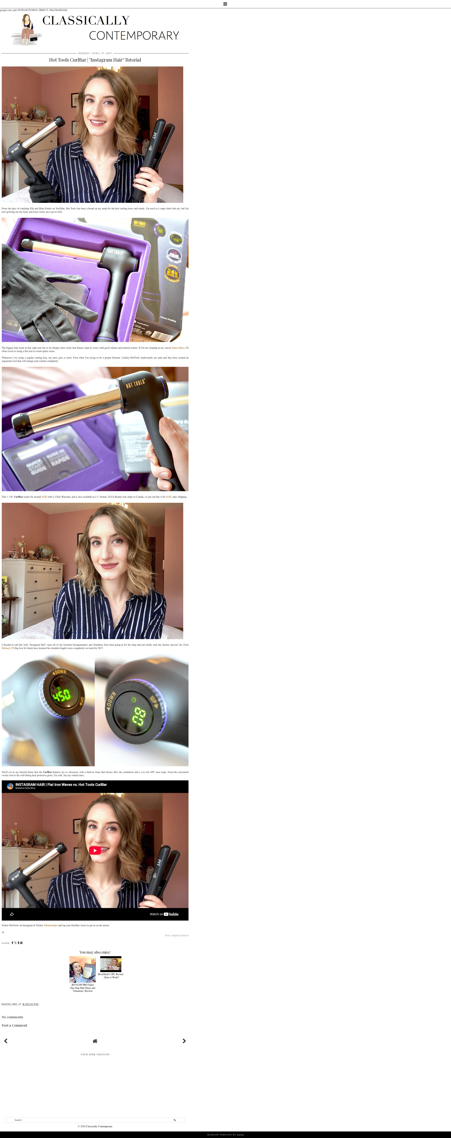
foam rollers (178, 347)
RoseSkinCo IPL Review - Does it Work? (110, 975)
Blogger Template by (225, 1135)
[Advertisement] (95, 1089)
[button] (225, 4)
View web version (95, 1054)
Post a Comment (14, 1025)
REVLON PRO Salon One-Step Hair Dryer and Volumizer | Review (82, 988)
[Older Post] (184, 1040)
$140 (168, 496)
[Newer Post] (6, 1040)
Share (7, 1009)
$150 (44, 496)
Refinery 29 (8, 648)
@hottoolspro (51, 925)
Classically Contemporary (99, 1126)
